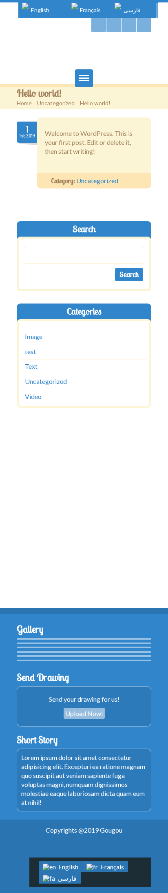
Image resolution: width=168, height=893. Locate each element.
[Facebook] (129, 25)
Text (31, 366)
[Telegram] (113, 25)
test (30, 351)
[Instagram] (144, 25)
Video (33, 396)
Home (24, 103)
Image (33, 336)
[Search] (98, 25)
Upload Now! (84, 713)
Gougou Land (84, 53)
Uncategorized (56, 103)
